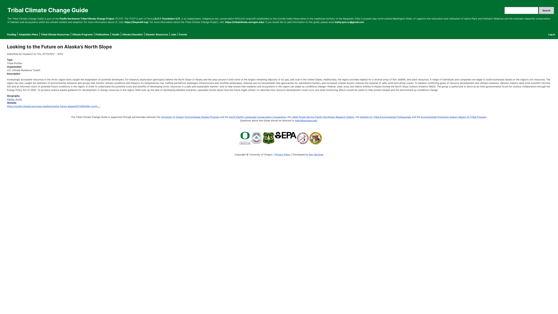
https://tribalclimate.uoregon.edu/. (245, 22)
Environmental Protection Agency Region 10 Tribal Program (453, 117)
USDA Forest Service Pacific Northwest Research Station (323, 117)
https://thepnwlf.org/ (136, 22)
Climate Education (132, 34)
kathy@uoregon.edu (306, 120)
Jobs (173, 34)
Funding (11, 34)
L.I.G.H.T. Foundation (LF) (165, 18)
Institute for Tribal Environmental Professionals (385, 117)
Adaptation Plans (28, 34)
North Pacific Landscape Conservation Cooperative (257, 117)
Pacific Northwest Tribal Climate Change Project (87, 18)
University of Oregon (172, 117)
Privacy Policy (283, 154)
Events (183, 34)
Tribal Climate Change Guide (47, 10)
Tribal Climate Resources (55, 34)
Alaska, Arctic (14, 99)
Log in (551, 34)
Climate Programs (82, 34)
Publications (102, 34)
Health (115, 34)
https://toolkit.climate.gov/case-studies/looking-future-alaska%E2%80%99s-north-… (53, 106)
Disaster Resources (157, 34)
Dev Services (316, 154)
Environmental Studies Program (202, 117)
